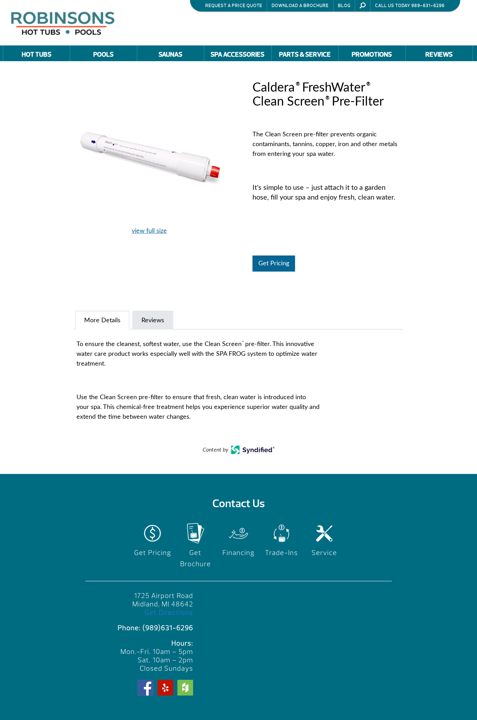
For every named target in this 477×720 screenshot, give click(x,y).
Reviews (439, 54)
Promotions (372, 54)
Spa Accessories (237, 54)
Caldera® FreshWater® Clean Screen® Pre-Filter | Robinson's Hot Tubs (64, 22)
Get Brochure (195, 558)
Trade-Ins (281, 552)
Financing (238, 552)
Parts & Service (305, 54)
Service (324, 552)
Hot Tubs (36, 54)
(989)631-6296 (167, 628)
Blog (344, 5)
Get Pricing (273, 263)
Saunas (170, 54)
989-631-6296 (428, 5)
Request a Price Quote (233, 5)
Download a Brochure (300, 5)
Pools (103, 54)
